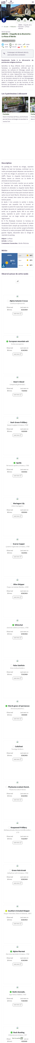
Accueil (6, 27)
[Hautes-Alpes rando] (7, 2)
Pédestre (13, 27)
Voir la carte (16, 1038)
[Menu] (33, 2)
